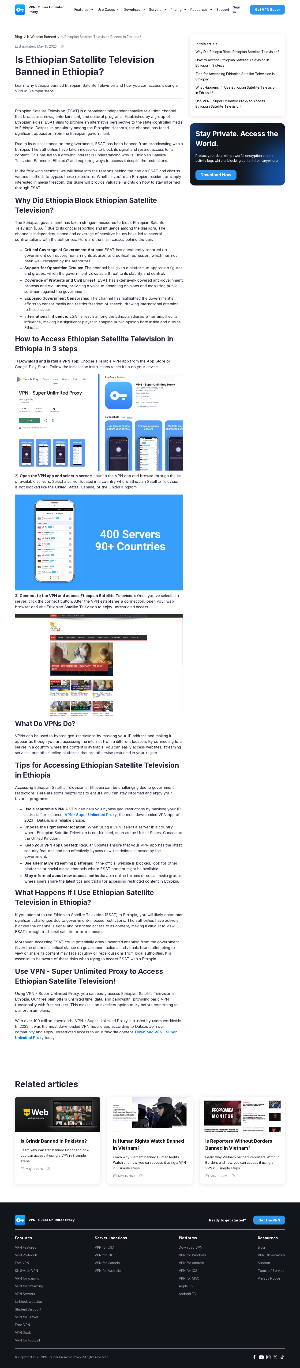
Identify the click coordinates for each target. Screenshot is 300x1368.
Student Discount (28, 1309)
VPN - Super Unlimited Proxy (91, 814)
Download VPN (190, 1247)
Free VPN (22, 1325)
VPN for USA (104, 1247)
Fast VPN (22, 1263)
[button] (84, 9)
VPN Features (25, 1247)
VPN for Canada (107, 1263)
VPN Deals (23, 1332)
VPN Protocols (26, 1255)
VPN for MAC (189, 1278)
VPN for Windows (192, 1255)
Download (132, 9)
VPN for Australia (108, 1271)
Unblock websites (29, 1302)
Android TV (188, 1294)
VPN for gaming (27, 1278)
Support (222, 9)
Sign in (236, 9)
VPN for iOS (188, 1271)
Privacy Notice (269, 1278)
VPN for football (27, 1340)
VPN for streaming (29, 1286)
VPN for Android (191, 1263)
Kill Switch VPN (26, 1271)
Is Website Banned (41, 37)
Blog (18, 37)
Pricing (176, 9)
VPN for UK (103, 1255)
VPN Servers (25, 1294)
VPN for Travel (26, 1317)
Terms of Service (271, 1271)
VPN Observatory (271, 1255)
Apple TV (186, 1286)
